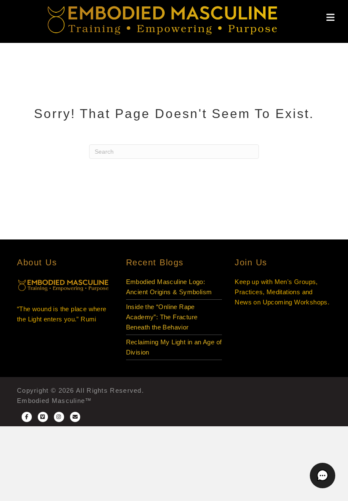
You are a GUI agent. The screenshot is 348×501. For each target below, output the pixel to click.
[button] (322, 475)
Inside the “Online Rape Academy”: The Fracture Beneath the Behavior (162, 317)
